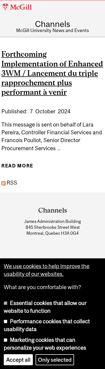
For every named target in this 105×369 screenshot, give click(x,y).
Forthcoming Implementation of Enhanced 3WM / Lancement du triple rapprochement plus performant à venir (52, 73)
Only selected (55, 360)
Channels (52, 24)
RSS (11, 183)
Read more (17, 167)
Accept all (18, 360)
